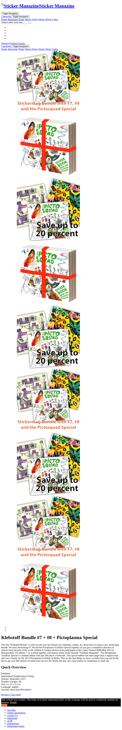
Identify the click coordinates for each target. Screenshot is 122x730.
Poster (21, 19)
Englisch (14, 43)
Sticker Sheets (44, 19)
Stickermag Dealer (16, 726)
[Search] (30, 23)
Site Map (11, 710)
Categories (6, 16)
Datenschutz (13, 723)
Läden (55, 19)
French (21, 43)
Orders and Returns (16, 713)
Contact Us (12, 715)
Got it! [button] (4, 705)
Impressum (12, 718)
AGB (9, 721)
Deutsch (5, 43)
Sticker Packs (31, 19)
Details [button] (13, 702)
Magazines (13, 19)
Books (4, 19)
